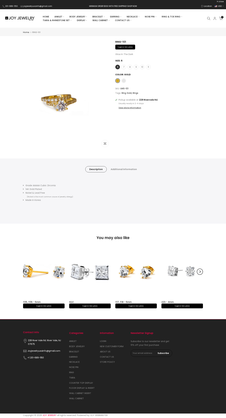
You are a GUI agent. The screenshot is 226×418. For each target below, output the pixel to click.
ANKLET (58, 16)
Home (26, 32)
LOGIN (103, 341)
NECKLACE (132, 16)
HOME (46, 16)
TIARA (72, 377)
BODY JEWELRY (77, 16)
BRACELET (97, 16)
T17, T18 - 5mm (123, 302)
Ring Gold (127, 93)
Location (208, 6)
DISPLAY (81, 20)
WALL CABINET (100, 20)
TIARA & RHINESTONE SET (56, 20)
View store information (130, 107)
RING (71, 372)
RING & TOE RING (171, 16)
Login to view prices (125, 47)
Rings (135, 93)
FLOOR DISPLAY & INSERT (82, 388)
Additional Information (124, 169)
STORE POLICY (107, 361)
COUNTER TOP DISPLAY (81, 382)
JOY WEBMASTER (99, 415)
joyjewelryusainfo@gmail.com (37, 6)
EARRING (114, 16)
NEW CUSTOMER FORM (111, 346)
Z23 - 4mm (167, 302)
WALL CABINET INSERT (80, 393)
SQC (71, 302)
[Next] (200, 272)
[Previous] (26, 272)
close (6, 1)
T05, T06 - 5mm (32, 302)
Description (96, 169)
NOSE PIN (150, 16)
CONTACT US (122, 20)
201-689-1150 (11, 6)
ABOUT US (105, 351)
